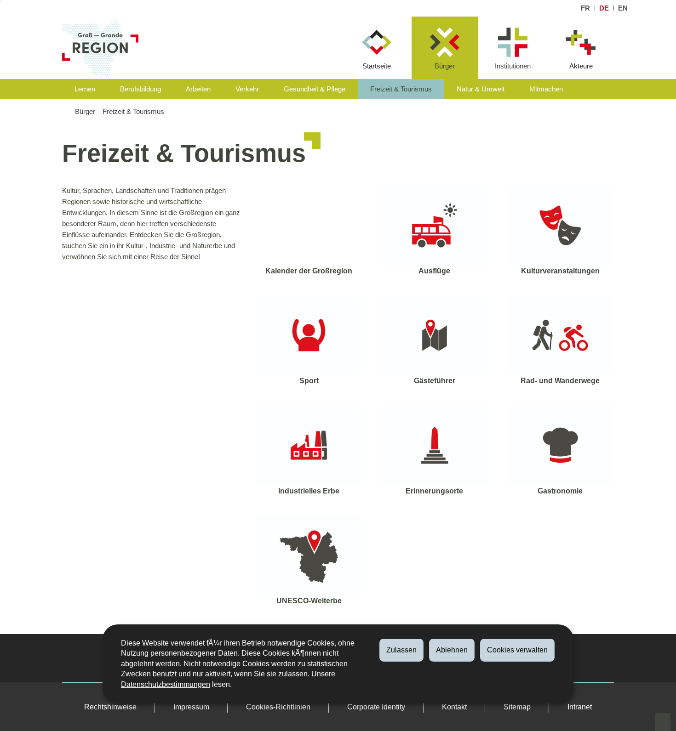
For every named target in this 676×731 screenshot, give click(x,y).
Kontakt (454, 707)
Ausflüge (434, 271)
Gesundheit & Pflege (314, 89)
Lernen (84, 89)
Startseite (376, 66)
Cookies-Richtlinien (278, 707)
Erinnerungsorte (434, 491)
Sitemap (517, 707)
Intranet (579, 707)
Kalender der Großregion (308, 271)
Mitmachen (546, 89)
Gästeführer (434, 381)
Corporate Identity (376, 707)
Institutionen (513, 66)
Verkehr (247, 89)
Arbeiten (198, 89)
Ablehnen (452, 650)
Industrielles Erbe (308, 491)
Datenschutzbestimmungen (165, 684)
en (623, 8)
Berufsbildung (140, 89)
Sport (309, 381)
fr (585, 8)
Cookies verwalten (517, 650)
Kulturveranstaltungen (560, 271)
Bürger (445, 66)
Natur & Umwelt (480, 89)
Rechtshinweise (110, 707)
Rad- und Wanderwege (560, 381)
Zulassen (401, 650)
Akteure (581, 66)
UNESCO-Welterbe (309, 601)
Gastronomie (560, 491)
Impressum (191, 707)
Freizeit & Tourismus (401, 89)
